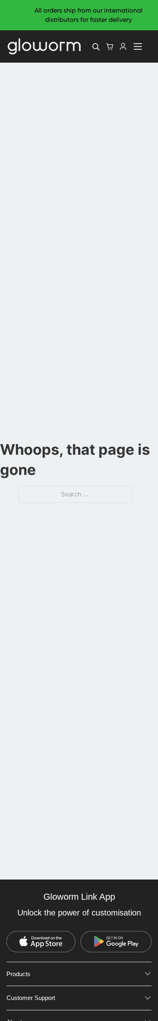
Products (18, 973)
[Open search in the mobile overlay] (96, 46)
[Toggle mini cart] (109, 46)
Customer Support (30, 997)
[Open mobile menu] (138, 46)
